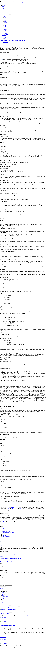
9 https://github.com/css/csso (6, 534)
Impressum (15, 648)
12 (4, 521)
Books (3, 6)
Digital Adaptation (26, 615)
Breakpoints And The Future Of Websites (8, 554)
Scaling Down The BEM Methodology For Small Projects (13, 40)
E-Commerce (6, 34)
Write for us (8, 648)
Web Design (5, 20)
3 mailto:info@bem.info (5, 529)
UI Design (5, 33)
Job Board (3, 8)
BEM (3, 521)
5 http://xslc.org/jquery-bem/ (6, 531)
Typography (5, 21)
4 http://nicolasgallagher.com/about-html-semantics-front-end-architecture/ (12, 530)
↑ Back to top (2, 540)
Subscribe (10, 612)
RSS (2, 10)
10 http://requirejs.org (5, 535)
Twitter (3, 11)
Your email (2, 577)
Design (3, 19)
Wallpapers (5, 29)
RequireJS (20, 508)
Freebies (5, 30)
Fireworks (5, 28)
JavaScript (5, 18)
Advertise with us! (7, 607)
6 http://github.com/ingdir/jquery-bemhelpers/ (8, 532)
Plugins (5, 37)
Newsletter (3, 12)
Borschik (12, 507)
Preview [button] (1, 588)
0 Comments (4, 44)
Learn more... (21, 641)
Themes (5, 38)
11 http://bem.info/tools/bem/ (6, 536)
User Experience (6, 32)
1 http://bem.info (4, 528)
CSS (4, 16)
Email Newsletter (4, 594)
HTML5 (4, 43)
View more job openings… (4, 634)
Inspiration (5, 22)
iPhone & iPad (6, 24)
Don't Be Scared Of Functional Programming (8, 561)
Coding (3, 15)
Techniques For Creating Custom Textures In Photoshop (10, 558)
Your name (2, 575)
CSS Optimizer (13, 508)
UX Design (3, 31)
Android (5, 25)
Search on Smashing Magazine (4, 606)
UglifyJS (8, 508)
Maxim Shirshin (5, 42)
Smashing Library (27, 622)
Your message (2, 585)
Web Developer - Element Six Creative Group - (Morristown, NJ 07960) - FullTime (16, 627)
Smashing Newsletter (13, 609)
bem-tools (16, 510)
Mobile (3, 600)
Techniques (5, 36)
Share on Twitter (6, 540)
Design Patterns (6, 26)
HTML (5, 17)
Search (10, 14)
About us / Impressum (5, 596)
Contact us (12, 648)
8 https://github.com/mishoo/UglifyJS (7, 533)
